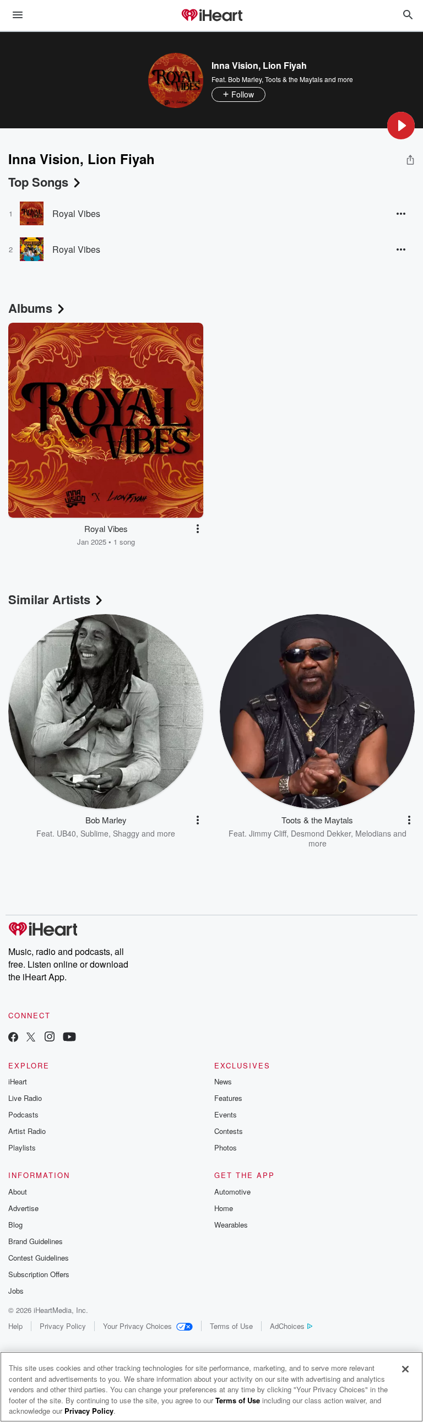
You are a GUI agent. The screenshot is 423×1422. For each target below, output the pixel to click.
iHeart (17, 1081)
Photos (225, 1147)
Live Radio (25, 1098)
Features (228, 1098)
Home (223, 1208)
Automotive (232, 1191)
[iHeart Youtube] (69, 1038)
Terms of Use (231, 1326)
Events (225, 1114)
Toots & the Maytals (294, 79)
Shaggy (126, 833)
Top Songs (38, 182)
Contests (228, 1131)
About (17, 1191)
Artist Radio (27, 1131)
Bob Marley (245, 79)
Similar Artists (49, 599)
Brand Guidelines (35, 1241)
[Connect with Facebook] (13, 1038)
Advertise (23, 1208)
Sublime (94, 833)
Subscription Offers (38, 1274)
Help (15, 1326)
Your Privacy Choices (137, 1326)
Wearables (231, 1224)
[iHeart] (211, 16)
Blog (15, 1224)
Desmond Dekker (321, 833)
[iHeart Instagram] (50, 1038)
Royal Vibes (76, 213)
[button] (401, 125)
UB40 (66, 833)
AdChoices (287, 1326)
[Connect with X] (30, 1038)
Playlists (22, 1147)
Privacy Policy (63, 1326)
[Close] (405, 1369)
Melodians (373, 833)
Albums (30, 308)
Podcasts (23, 1114)
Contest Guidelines (38, 1257)
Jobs (16, 1290)
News (223, 1081)
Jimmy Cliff (267, 833)
